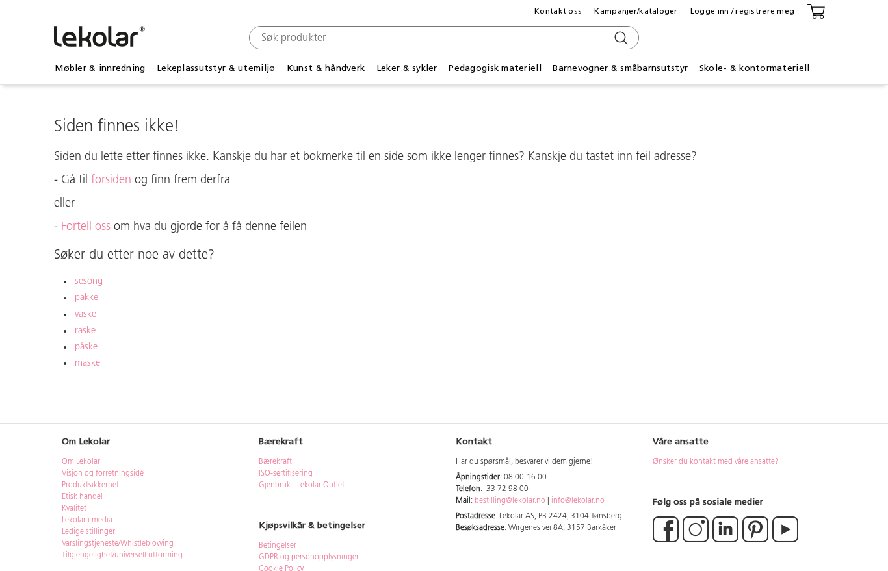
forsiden (111, 180)
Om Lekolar (81, 462)
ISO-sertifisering (286, 473)
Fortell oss (86, 227)
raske (85, 331)
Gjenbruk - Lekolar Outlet (302, 485)
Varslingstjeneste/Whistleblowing (118, 544)
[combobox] (442, 38)
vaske (85, 315)
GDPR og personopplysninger (309, 557)
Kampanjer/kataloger (635, 11)
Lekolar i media (87, 520)
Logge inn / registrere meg (742, 11)
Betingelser (278, 546)
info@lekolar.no (578, 501)
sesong (89, 281)
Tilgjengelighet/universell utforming (122, 555)
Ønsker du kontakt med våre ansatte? (716, 462)
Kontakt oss (558, 11)
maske (87, 363)
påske (86, 347)
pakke (86, 298)
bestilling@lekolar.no (510, 501)
